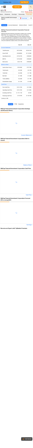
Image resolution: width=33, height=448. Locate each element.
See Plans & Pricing (21, 268)
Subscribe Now (8, 268)
